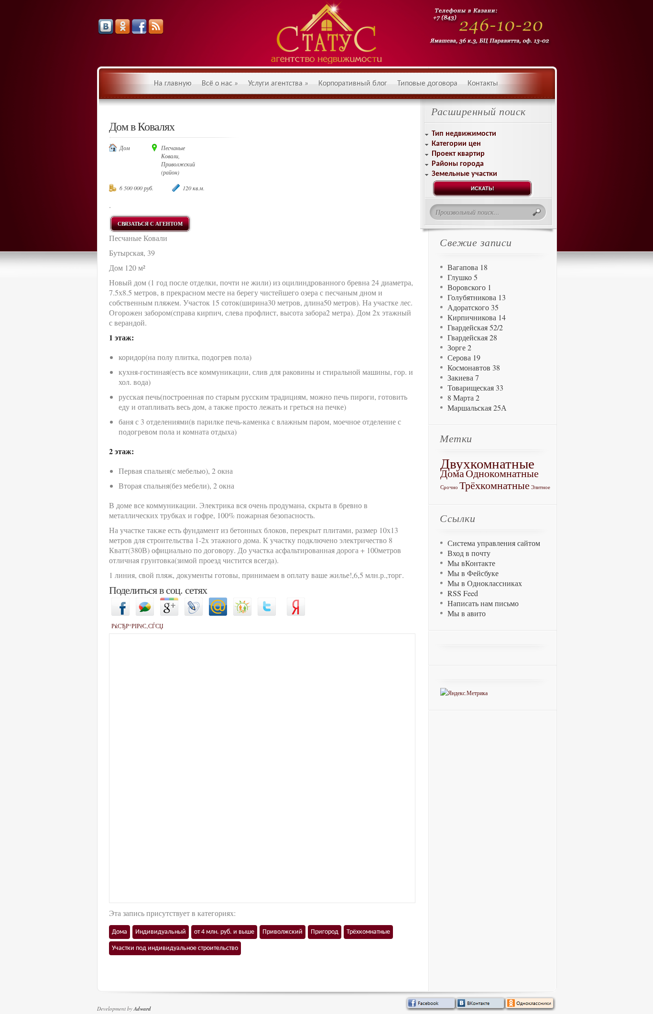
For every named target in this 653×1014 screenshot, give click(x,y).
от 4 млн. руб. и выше (224, 932)
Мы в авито (466, 613)
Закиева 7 (463, 377)
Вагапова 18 (467, 267)
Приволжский (282, 932)
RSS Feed (462, 593)
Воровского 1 (469, 287)
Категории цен (456, 144)
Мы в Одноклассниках (484, 583)
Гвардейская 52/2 (475, 327)
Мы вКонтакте (471, 563)
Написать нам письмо (483, 603)
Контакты (483, 83)
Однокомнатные (502, 473)
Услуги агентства (278, 83)
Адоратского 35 (473, 307)
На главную (173, 83)
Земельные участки (464, 174)
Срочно (449, 487)
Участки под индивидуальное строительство (175, 948)
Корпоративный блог (352, 83)
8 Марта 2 (463, 398)
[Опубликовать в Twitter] (267, 613)
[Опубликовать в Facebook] (120, 613)
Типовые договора (427, 83)
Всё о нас (220, 83)
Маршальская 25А (477, 408)
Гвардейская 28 (472, 337)
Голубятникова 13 (476, 297)
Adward (142, 1009)
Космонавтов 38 (473, 367)
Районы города (458, 164)
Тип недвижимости (464, 134)
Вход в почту (468, 553)
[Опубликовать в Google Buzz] (145, 613)
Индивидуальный (160, 932)
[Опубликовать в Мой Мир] (218, 613)
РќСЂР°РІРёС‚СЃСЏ (137, 626)
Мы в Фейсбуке (473, 573)
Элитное (540, 487)
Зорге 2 (459, 347)
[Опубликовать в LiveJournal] (194, 613)
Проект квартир (458, 154)
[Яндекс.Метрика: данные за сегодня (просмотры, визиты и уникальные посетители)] (464, 693)
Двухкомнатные (487, 463)
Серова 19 (463, 357)
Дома (119, 932)
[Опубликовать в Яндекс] (296, 613)
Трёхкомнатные (368, 932)
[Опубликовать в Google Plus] (169, 613)
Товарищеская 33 (475, 387)
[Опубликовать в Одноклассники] (242, 613)
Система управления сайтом (493, 543)
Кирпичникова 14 (476, 317)
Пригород (324, 932)
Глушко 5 (462, 277)
